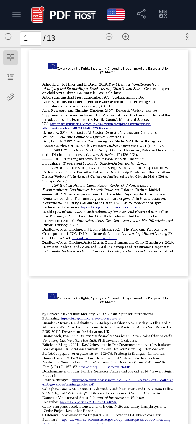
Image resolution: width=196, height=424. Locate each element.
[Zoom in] (126, 37)
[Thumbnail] (10, 57)
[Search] (8, 37)
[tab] (10, 59)
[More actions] (187, 37)
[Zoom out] (109, 37)
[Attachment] (10, 97)
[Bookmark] (10, 77)
